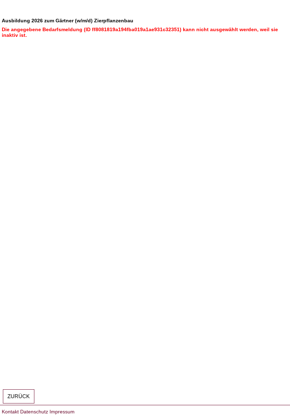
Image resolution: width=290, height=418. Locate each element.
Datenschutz (34, 411)
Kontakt (10, 411)
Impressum (62, 411)
